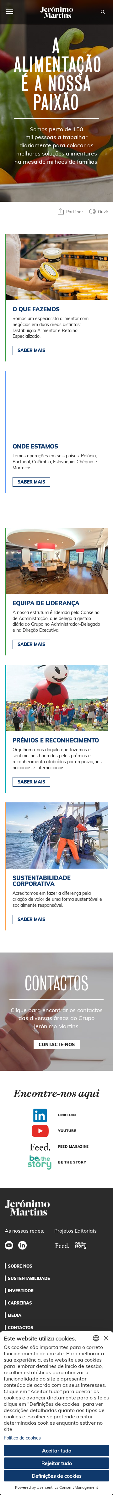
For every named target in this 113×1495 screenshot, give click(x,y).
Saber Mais (31, 350)
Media (14, 1315)
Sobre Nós (20, 1266)
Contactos (20, 1327)
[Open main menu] (9, 11)
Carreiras (20, 1302)
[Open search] (103, 12)
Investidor (21, 1290)
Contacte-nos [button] (57, 1044)
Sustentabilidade (29, 1278)
